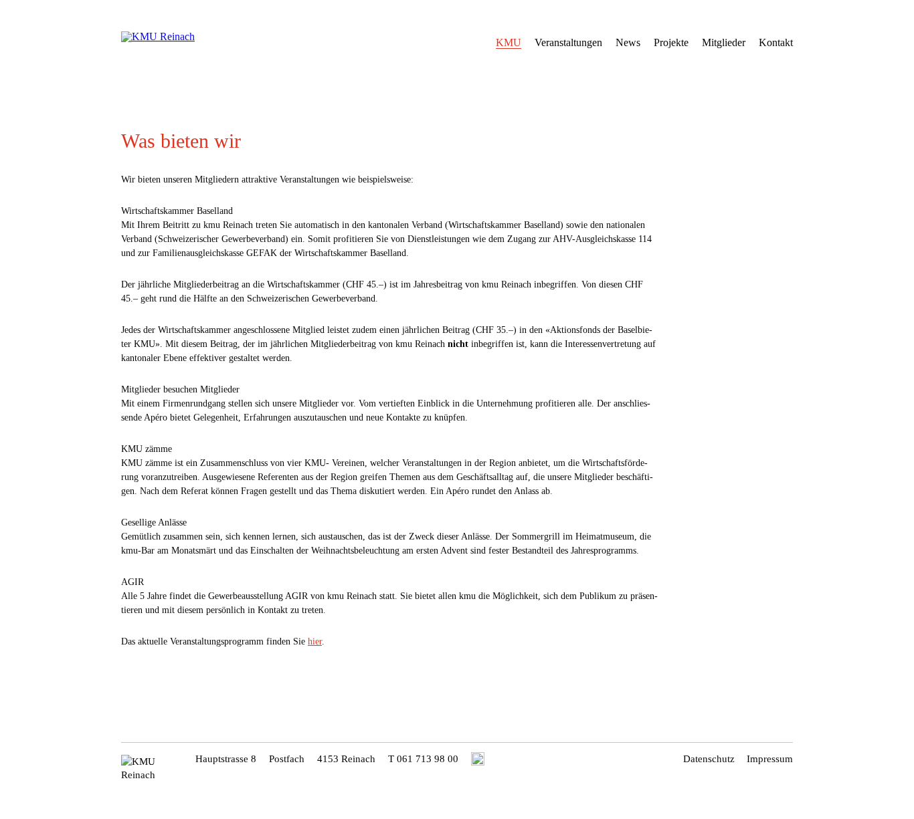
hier (315, 641)
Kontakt (776, 42)
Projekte (671, 42)
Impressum (770, 758)
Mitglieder (723, 42)
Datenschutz (709, 758)
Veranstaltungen (568, 42)
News (628, 42)
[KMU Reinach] (185, 40)
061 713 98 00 (427, 758)
